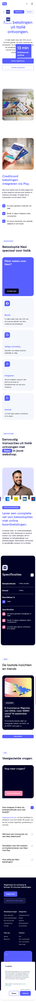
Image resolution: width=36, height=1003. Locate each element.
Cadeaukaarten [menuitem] (8, 923)
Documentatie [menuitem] (23, 926)
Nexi (7, 451)
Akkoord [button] (25, 993)
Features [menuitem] (21, 920)
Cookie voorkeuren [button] (25, 989)
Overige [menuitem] (6, 926)
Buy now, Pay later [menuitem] (9, 920)
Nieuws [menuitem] (6, 936)
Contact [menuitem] (21, 933)
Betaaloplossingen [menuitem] (10, 911)
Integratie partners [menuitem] (24, 915)
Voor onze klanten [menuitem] (24, 941)
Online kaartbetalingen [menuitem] (10, 918)
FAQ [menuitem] (20, 936)
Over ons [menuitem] (7, 933)
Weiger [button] (14, 993)
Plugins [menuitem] (21, 918)
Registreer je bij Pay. (9, 817)
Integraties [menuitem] (22, 911)
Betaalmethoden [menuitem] (23, 923)
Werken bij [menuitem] (7, 939)
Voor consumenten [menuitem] (24, 939)
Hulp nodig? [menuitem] (22, 944)
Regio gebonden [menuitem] (8, 915)
